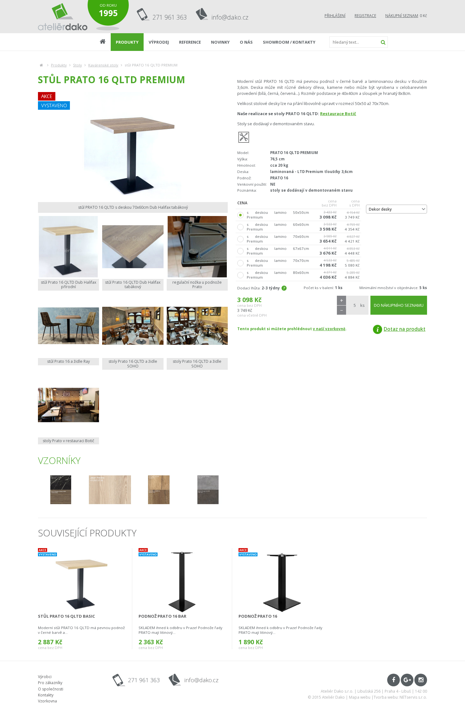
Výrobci (45, 676)
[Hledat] (383, 42)
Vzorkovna (47, 701)
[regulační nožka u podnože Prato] (197, 246)
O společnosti (50, 689)
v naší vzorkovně (329, 328)
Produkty (59, 65)
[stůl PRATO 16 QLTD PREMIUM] (132, 145)
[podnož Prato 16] (282, 580)
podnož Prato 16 (258, 616)
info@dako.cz (230, 17)
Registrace (365, 15)
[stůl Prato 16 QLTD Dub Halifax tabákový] (132, 246)
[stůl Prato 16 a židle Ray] (68, 325)
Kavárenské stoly (103, 65)
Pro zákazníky (50, 682)
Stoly (77, 65)
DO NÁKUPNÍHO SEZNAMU (399, 305)
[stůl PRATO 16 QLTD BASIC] (82, 580)
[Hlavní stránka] (41, 65)
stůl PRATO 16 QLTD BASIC (66, 616)
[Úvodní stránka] (63, 16)
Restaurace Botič (338, 113)
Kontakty (45, 695)
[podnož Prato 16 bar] (182, 580)
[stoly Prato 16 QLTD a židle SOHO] (132, 325)
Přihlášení (335, 15)
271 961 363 (169, 17)
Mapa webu (359, 697)
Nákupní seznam (401, 15)
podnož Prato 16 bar (162, 616)
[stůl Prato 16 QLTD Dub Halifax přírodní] (68, 246)
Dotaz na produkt (404, 328)
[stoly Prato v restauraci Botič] (68, 405)
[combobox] (396, 209)
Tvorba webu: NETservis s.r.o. (400, 697)
